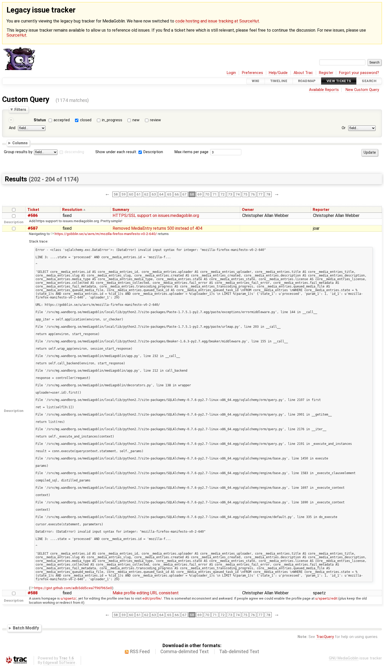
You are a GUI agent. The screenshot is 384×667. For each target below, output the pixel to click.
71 (215, 194)
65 (169, 194)
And (12, 128)
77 (260, 194)
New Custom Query (362, 90)
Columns (20, 143)
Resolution (72, 210)
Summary (120, 210)
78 (268, 194)
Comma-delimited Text (184, 651)
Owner (248, 210)
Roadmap (307, 81)
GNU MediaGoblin (343, 658)
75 (245, 194)
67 (184, 194)
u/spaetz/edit (326, 598)
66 (177, 194)
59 (123, 194)
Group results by (18, 152)
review (155, 120)
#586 (33, 215)
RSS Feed (140, 651)
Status (40, 120)
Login (231, 73)
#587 (33, 228)
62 (146, 194)
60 (131, 194)
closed (85, 120)
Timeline (278, 81)
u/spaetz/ (69, 598)
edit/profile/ (152, 598)
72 (222, 194)
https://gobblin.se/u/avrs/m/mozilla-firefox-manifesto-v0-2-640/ (106, 234)
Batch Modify (26, 627)
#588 (33, 592)
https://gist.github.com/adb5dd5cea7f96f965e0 (73, 588)
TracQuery (325, 637)
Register (326, 73)
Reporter (321, 210)
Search (369, 81)
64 (161, 194)
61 (139, 194)
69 (199, 194)
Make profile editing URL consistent (146, 592)
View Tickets (339, 81)
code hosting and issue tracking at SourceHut (217, 21)
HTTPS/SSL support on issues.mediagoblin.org (156, 215)
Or (344, 128)
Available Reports (324, 90)
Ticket (33, 210)
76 (253, 194)
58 (116, 194)
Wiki (255, 81)
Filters (20, 109)
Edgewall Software (59, 662)
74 (238, 194)
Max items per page (191, 152)
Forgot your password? (359, 73)
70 (207, 194)
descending (74, 152)
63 (154, 194)
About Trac (303, 73)
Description (152, 152)
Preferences (252, 73)
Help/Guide (278, 73)
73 (230, 194)
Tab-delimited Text (239, 651)
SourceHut (16, 35)
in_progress (112, 120)
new (135, 120)
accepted (62, 120)
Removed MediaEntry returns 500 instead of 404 (157, 228)
